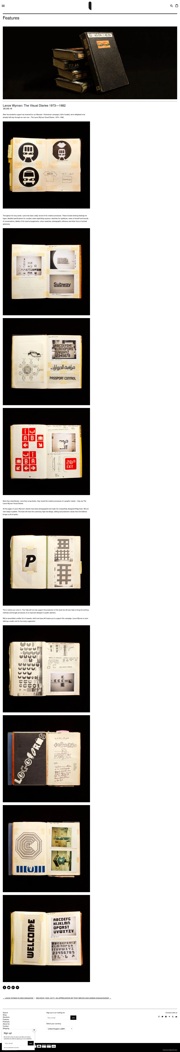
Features (6, 1019)
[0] (176, 6)
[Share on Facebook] (4, 987)
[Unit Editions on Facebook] (159, 1017)
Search (5, 1013)
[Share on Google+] (13, 987)
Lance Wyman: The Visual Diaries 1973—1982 (34, 105)
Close (34, 1030)
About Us (6, 1024)
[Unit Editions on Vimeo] (169, 1017)
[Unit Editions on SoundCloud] (176, 1017)
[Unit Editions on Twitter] (162, 1017)
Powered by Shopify (167, 1050)
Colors (175, 1050)
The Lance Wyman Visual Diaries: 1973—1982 (47, 117)
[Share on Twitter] (8, 987)
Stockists (6, 1017)
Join (73, 1017)
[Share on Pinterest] (17, 987)
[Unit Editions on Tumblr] (173, 1017)
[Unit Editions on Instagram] (166, 1017)
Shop (5, 1015)
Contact (6, 1026)
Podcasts (6, 1022)
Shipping (6, 1028)
